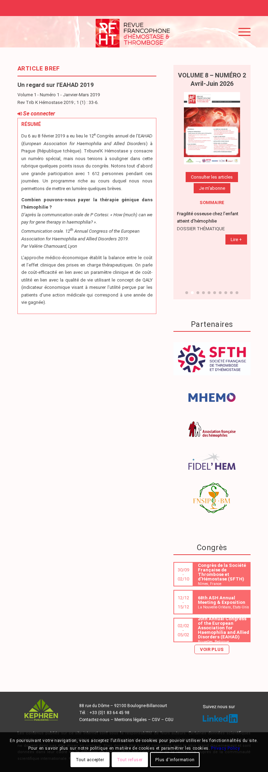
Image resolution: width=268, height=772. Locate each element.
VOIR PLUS (212, 649)
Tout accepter (90, 759)
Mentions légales (130, 719)
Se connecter (39, 113)
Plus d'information (174, 759)
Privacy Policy (225, 748)
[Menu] (241, 31)
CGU (169, 719)
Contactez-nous (94, 719)
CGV (156, 719)
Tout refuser (130, 759)
